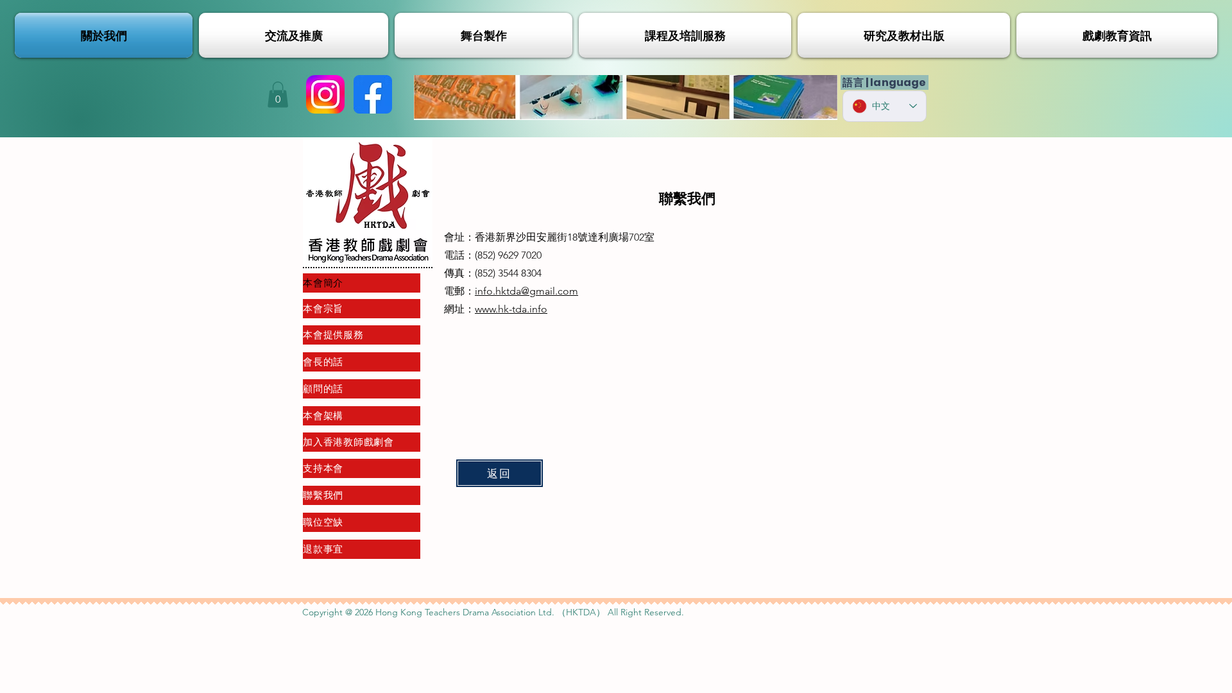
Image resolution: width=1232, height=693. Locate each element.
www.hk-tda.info (511, 309)
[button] (278, 94)
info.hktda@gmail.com (526, 291)
